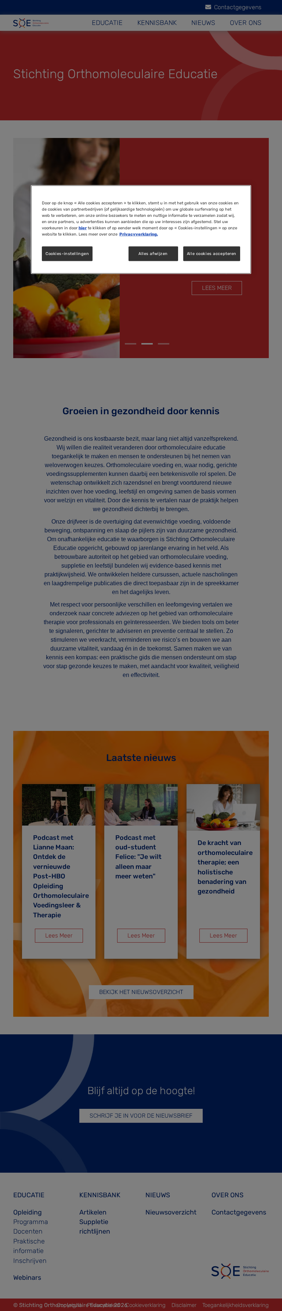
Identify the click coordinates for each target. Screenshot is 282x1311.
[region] (141, 229)
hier (83, 227)
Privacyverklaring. (138, 234)
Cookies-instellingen (67, 253)
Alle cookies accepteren (211, 253)
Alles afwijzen (153, 253)
